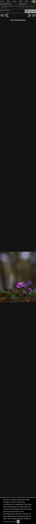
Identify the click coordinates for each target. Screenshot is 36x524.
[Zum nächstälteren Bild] (34, 15)
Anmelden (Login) (6, 4)
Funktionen (32, 11)
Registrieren (23, 4)
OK (18, 521)
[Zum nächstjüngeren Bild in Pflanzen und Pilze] (6, 15)
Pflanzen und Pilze (5, 10)
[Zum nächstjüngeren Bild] (2, 15)
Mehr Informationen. (10, 521)
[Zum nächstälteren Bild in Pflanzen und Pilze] (29, 15)
